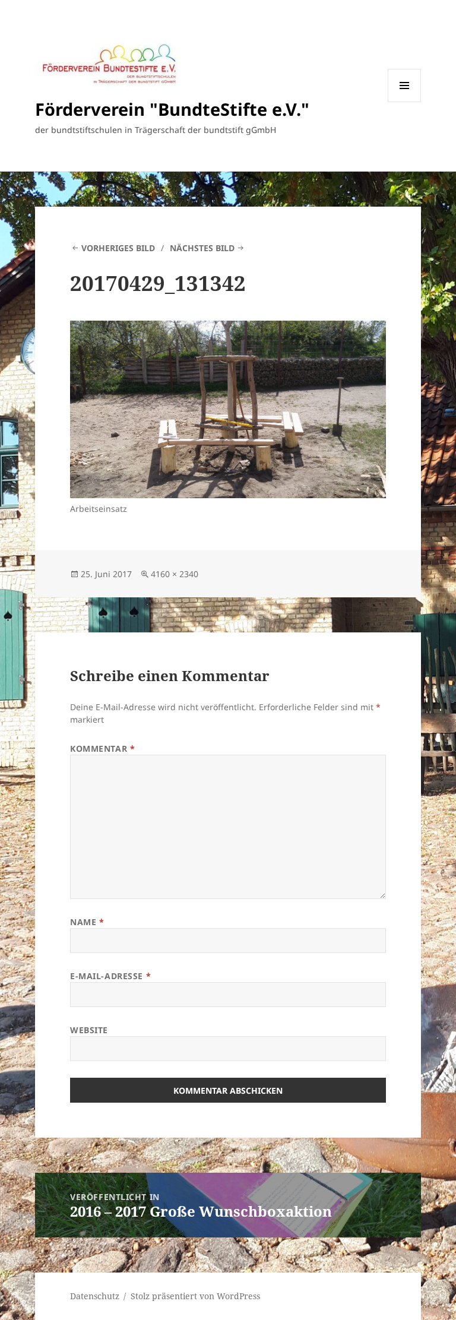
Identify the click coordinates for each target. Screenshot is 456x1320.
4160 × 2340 (174, 574)
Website (89, 1030)
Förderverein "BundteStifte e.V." (172, 109)
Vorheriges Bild (118, 248)
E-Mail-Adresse (110, 976)
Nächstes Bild (202, 248)
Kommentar (102, 748)
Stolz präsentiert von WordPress (195, 1296)
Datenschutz (94, 1296)
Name (87, 922)
